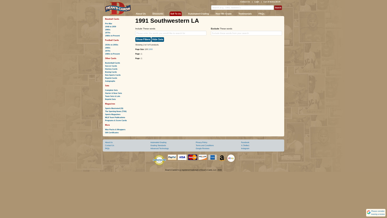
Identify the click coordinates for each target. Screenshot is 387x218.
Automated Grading (198, 13)
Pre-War (108, 24)
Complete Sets (111, 90)
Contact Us (245, 2)
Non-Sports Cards (113, 75)
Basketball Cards (112, 63)
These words (221, 28)
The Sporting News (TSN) (116, 111)
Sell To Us (175, 13)
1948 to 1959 (110, 27)
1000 (150, 49)
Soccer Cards (111, 66)
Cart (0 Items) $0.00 (271, 2)
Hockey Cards (111, 69)
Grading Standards (158, 145)
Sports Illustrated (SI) (114, 108)
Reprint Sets (110, 99)
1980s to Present (112, 36)
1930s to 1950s (111, 45)
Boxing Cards (111, 72)
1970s (107, 33)
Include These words (145, 28)
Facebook (245, 142)
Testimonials (245, 13)
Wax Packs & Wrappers (115, 130)
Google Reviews (202, 148)
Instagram (245, 148)
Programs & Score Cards (116, 120)
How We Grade (224, 13)
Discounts (158, 13)
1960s (107, 30)
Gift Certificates (112, 133)
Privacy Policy (201, 142)
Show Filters (143, 39)
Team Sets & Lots (112, 96)
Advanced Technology (159, 148)
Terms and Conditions (205, 145)
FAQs (261, 13)
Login (256, 2)
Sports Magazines (112, 114)
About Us (141, 13)
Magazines (110, 104)
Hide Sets (157, 39)
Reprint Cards (111, 78)
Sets (107, 85)
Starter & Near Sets (113, 93)
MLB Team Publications (115, 117)
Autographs (110, 81)
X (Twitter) (245, 145)
